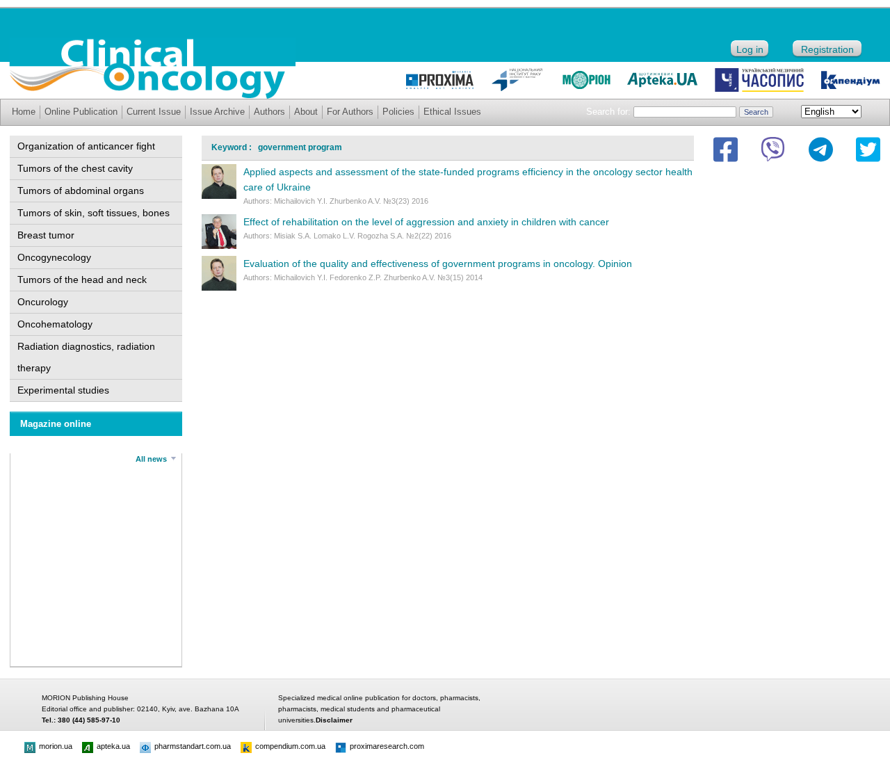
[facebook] (725, 149)
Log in (749, 49)
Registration (827, 49)
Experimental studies (63, 390)
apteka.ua (113, 746)
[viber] (773, 149)
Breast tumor (45, 235)
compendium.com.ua (290, 746)
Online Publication (81, 111)
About (306, 111)
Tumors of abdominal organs (80, 190)
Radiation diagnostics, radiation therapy (86, 357)
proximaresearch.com (387, 746)
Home (23, 111)
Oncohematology (54, 324)
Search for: (608, 111)
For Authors (350, 111)
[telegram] (821, 149)
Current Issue (154, 111)
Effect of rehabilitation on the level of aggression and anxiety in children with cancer (426, 221)
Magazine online (55, 424)
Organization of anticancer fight (86, 146)
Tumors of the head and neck (82, 279)
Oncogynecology (54, 257)
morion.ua (55, 746)
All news (151, 459)
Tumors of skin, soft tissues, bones (93, 212)
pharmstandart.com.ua (192, 746)
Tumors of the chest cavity (75, 168)
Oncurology (42, 301)
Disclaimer (334, 720)
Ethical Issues (452, 111)
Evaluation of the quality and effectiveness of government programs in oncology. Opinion (437, 263)
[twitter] (868, 149)
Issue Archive (217, 111)
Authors (269, 111)
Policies (398, 111)
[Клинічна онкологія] (152, 95)
